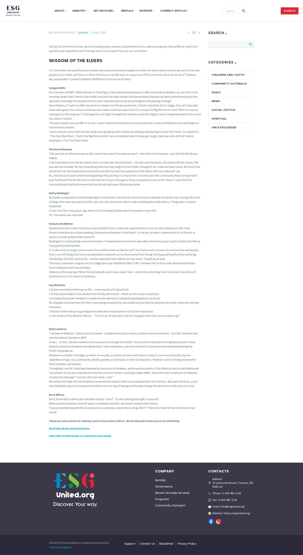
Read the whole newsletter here (69, 428)
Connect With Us (173, 10)
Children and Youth (228, 74)
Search (250, 44)
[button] (244, 11)
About (60, 10)
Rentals (127, 10)
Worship (145, 10)
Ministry (79, 10)
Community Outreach (229, 83)
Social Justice (223, 109)
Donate (289, 10)
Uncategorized (224, 127)
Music (216, 92)
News (216, 101)
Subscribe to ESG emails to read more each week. (80, 436)
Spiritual (83, 32)
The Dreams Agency (61, 547)
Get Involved (103, 10)
